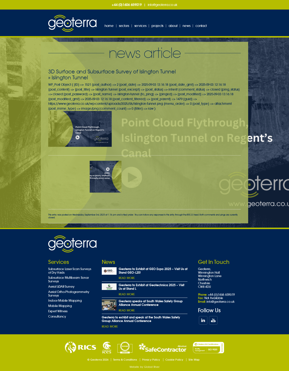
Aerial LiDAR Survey (61, 286)
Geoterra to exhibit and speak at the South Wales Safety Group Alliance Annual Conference (141, 319)
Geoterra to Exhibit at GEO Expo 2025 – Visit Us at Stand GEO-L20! (153, 270)
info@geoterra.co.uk (162, 5)
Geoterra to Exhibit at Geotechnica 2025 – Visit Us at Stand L (151, 287)
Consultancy (57, 316)
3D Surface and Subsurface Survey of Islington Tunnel (112, 72)
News (186, 26)
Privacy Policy (151, 359)
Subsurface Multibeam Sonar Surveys (68, 279)
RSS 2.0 (190, 214)
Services (140, 26)
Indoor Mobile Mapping (65, 300)
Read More (127, 278)
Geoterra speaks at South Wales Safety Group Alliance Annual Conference (151, 303)
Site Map (194, 359)
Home (109, 26)
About (173, 26)
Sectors (124, 26)
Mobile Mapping (60, 306)
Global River (152, 366)
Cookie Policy (174, 359)
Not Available (213, 298)
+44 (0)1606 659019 (127, 5)
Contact (201, 26)
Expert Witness (57, 311)
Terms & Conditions (125, 359)
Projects (157, 26)
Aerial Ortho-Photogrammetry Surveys (68, 293)
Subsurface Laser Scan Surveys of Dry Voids (69, 270)
